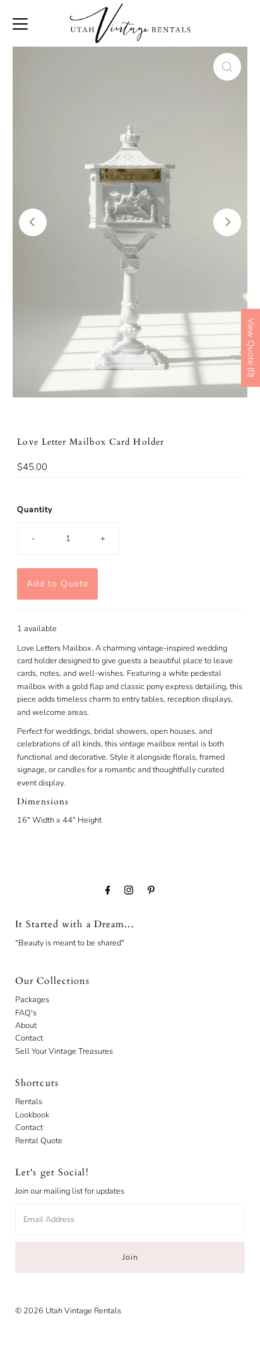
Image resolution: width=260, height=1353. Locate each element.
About (26, 1025)
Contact (29, 1038)
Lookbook (32, 1115)
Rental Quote (38, 1140)
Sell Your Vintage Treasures (64, 1051)
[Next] (227, 222)
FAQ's (26, 1013)
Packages (32, 999)
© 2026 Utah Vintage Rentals (68, 1310)
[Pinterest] (151, 890)
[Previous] (33, 222)
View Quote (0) (251, 347)
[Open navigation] (20, 23)
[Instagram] (128, 890)
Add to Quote (57, 584)
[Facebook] (107, 890)
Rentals (28, 1101)
